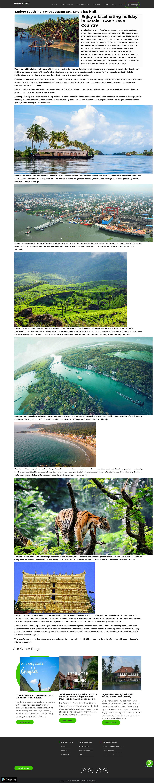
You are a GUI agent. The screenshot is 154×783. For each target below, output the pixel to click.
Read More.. (25, 722)
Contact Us (65, 755)
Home (54, 4)
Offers (106, 4)
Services (64, 750)
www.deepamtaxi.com (111, 755)
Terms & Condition (85, 750)
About (63, 746)
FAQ (121, 4)
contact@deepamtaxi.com (113, 746)
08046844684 (109, 750)
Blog (114, 4)
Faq (80, 755)
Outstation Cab (82, 4)
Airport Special (66, 4)
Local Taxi (96, 4)
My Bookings (132, 5)
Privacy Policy (84, 746)
